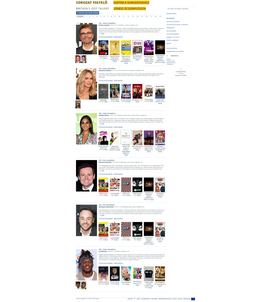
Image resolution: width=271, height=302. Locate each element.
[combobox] (181, 8)
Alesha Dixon (104, 115)
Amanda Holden (105, 70)
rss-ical (174, 298)
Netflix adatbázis (173, 40)
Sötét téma (174, 56)
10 (119, 16)
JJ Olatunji (103, 251)
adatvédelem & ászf (165, 298)
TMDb (105, 58)
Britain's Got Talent (92, 8)
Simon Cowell (104, 25)
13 (133, 16)
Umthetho (170, 64)
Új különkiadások (173, 34)
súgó (138, 298)
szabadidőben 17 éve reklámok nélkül (181, 73)
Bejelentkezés (171, 13)
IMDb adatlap (118, 37)
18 (155, 16)
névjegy (130, 298)
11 (124, 16)
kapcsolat (154, 298)
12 (128, 16)
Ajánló (169, 43)
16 (146, 16)
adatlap (88, 13)
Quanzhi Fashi (171, 63)
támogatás (186, 298)
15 (142, 16)
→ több (102, 33)
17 (151, 16)
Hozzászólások (172, 48)
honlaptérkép (145, 298)
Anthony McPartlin (106, 207)
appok (180, 298)
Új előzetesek (171, 31)
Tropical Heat (171, 61)
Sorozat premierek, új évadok (177, 25)
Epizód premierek (173, 21)
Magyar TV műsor (173, 37)
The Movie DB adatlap (106, 37)
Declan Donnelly (105, 162)
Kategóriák (170, 28)
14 (137, 16)
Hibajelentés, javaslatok (175, 51)
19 (160, 16)
